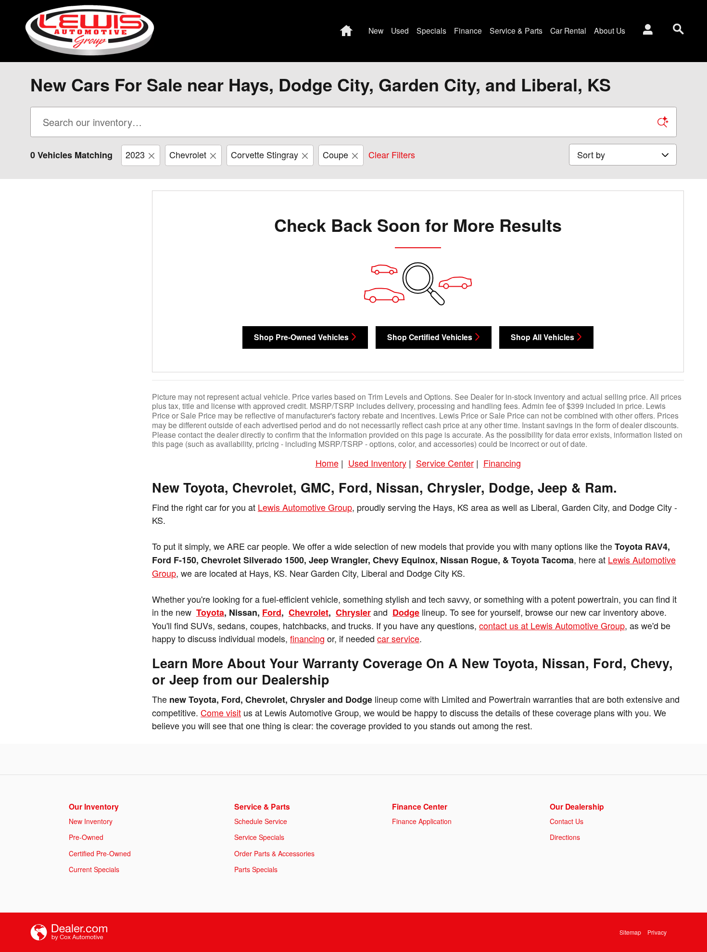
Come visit (221, 712)
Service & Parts (516, 30)
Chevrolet (187, 154)
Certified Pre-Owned (100, 853)
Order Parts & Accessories (274, 853)
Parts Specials (256, 869)
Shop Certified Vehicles (429, 337)
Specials (431, 30)
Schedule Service (260, 821)
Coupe (335, 154)
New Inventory (91, 821)
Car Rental (568, 30)
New (375, 30)
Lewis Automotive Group (305, 507)
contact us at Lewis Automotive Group (552, 625)
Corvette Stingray (264, 154)
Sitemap (630, 932)
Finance (468, 30)
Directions (565, 837)
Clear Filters (391, 154)
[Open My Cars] (645, 31)
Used (400, 30)
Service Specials (259, 837)
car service (398, 638)
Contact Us (566, 821)
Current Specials (94, 869)
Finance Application (422, 821)
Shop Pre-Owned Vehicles (301, 337)
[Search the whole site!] (678, 29)
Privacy (657, 932)
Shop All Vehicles (542, 337)
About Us (609, 30)
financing (307, 638)
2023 (135, 154)
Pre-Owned (86, 837)
